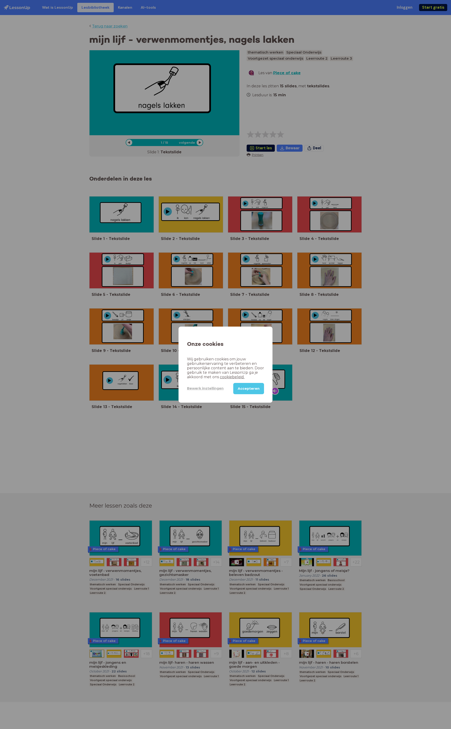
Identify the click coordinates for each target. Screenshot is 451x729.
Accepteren (249, 388)
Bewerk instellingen (205, 388)
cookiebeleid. (232, 376)
